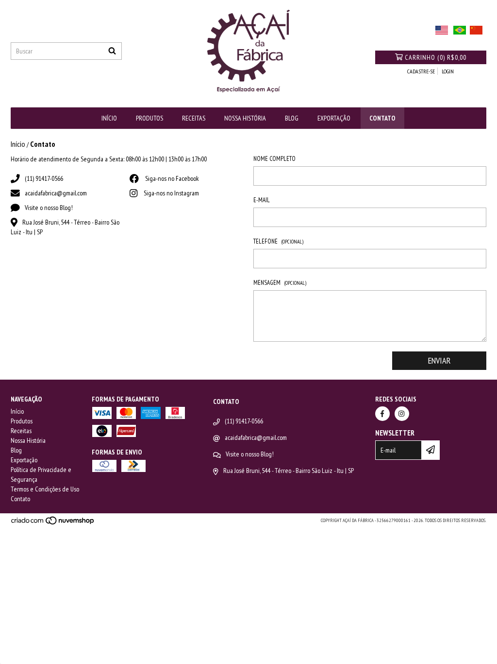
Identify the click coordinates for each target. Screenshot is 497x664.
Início (109, 118)
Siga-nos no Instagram (171, 193)
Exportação (333, 118)
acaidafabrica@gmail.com (56, 193)
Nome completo (274, 159)
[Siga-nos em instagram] (402, 413)
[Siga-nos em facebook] (382, 413)
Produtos (149, 118)
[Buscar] (112, 51)
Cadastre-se (421, 71)
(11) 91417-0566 (44, 178)
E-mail (261, 200)
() (435, 57)
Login (448, 71)
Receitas (193, 118)
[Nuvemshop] (53, 523)
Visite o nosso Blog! (49, 207)
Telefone (278, 241)
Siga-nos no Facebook (172, 178)
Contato (382, 118)
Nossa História (245, 118)
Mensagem (279, 283)
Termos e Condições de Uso (45, 489)
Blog (291, 118)
